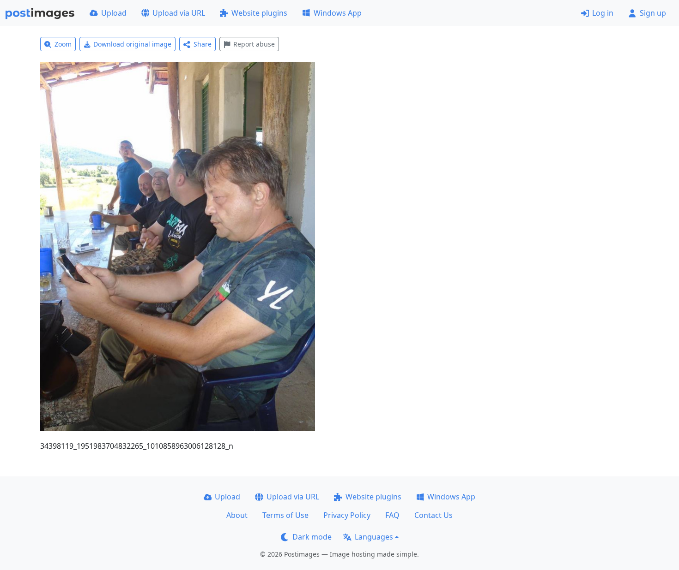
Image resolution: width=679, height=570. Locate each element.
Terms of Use (285, 515)
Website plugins (259, 13)
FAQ (392, 515)
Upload (114, 13)
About (237, 515)
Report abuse (254, 44)
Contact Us (433, 515)
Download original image (132, 44)
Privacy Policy (346, 515)
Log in (602, 13)
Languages (374, 537)
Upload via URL (178, 13)
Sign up (653, 13)
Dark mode (312, 537)
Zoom (63, 44)
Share (203, 44)
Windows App (338, 13)
